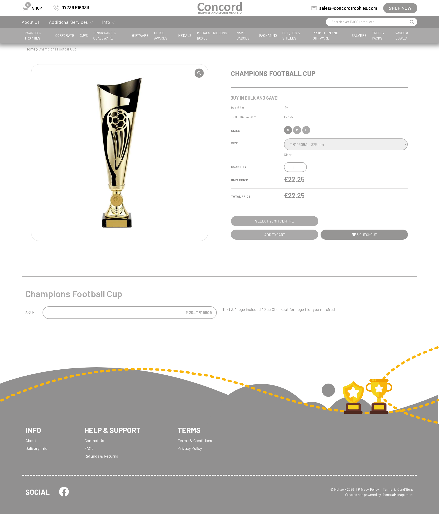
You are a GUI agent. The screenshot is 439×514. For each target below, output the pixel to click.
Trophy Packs (378, 35)
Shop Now (400, 8)
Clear (288, 155)
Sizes (235, 130)
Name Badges (242, 35)
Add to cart (274, 234)
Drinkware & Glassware (104, 35)
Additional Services (68, 22)
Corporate (64, 35)
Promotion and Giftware (325, 35)
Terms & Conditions (195, 440)
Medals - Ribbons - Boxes (213, 35)
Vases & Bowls (401, 35)
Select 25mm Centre (274, 221)
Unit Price (239, 180)
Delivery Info (36, 448)
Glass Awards (160, 35)
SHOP (34, 8)
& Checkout (366, 234)
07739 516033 (75, 7)
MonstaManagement (398, 495)
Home (30, 48)
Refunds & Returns (101, 455)
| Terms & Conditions (397, 489)
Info (106, 22)
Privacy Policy (190, 448)
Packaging (268, 35)
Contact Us (94, 440)
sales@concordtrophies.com (348, 8)
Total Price (240, 196)
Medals (184, 35)
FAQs (88, 448)
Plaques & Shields (291, 35)
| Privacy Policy (367, 489)
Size (234, 143)
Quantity (238, 167)
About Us (31, 22)
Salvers (359, 35)
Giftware (140, 35)
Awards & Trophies (32, 35)
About (30, 440)
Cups (84, 35)
